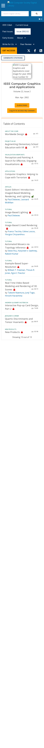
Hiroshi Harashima (13, 295)
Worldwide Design (14, 134)
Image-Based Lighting (16, 212)
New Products (12, 332)
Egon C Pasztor (18, 273)
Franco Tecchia (14, 231)
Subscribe (22, 105)
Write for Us (8, 44)
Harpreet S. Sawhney (27, 250)
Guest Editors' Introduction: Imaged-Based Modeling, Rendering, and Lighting (19, 193)
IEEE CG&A (7, 25)
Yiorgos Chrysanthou (15, 234)
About (20, 37)
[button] (40, 19)
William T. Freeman (16, 270)
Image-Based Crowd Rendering (21, 225)
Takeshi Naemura (16, 292)
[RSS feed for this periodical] (41, 50)
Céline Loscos (28, 231)
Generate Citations (13, 58)
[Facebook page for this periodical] (35, 50)
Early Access (7, 37)
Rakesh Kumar (11, 253)
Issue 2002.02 (22, 31)
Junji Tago (30, 292)
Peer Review (26, 44)
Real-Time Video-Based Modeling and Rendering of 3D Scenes (21, 286)
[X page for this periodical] (28, 50)
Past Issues (7, 31)
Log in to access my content (22, 110)
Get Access (8, 50)
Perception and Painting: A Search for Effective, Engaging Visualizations (20, 161)
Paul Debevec (14, 199)
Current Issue (22, 25)
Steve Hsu (12, 250)
